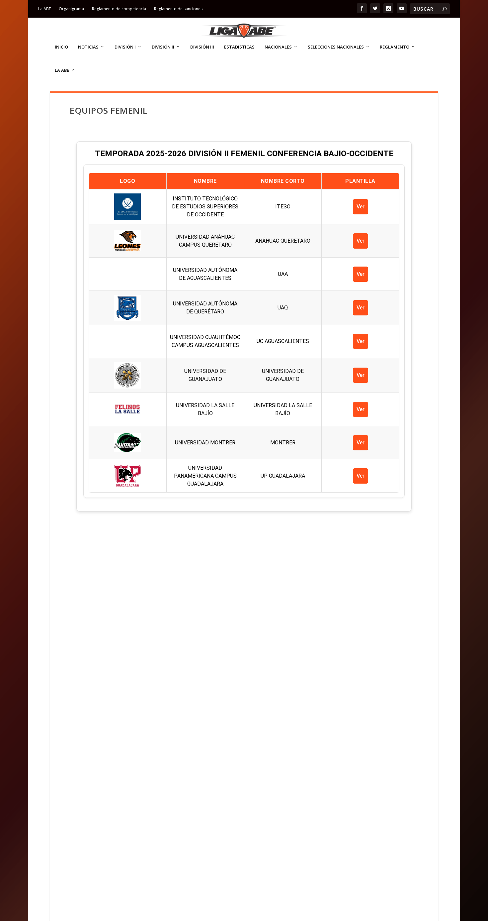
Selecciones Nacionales (336, 47)
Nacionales (278, 47)
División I (125, 47)
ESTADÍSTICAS (239, 47)
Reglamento (394, 47)
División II (163, 47)
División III (202, 47)
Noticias (88, 47)
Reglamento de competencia (119, 9)
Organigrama (71, 9)
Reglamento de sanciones (178, 9)
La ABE (44, 9)
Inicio (61, 47)
